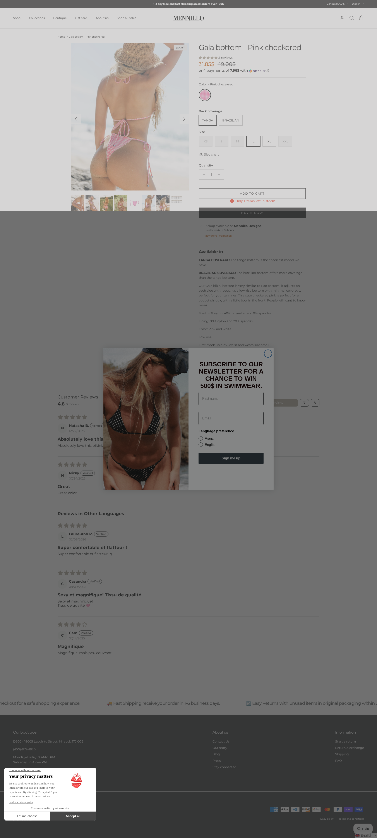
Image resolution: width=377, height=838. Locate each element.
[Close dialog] (268, 353)
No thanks (231, 473)
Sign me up (231, 458)
